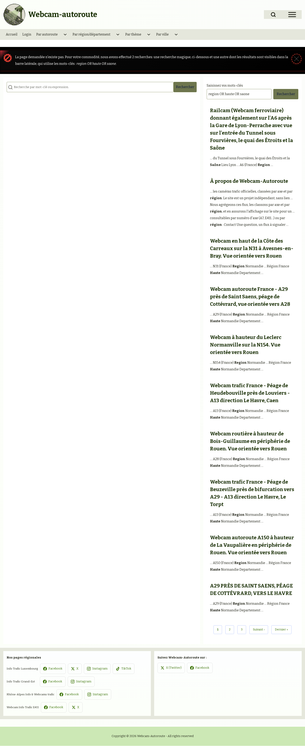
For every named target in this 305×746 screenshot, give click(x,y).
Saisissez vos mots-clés (225, 85)
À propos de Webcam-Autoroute (249, 181)
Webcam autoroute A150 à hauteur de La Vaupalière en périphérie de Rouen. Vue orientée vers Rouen (252, 545)
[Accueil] (14, 14)
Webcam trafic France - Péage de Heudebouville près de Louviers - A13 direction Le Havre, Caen (250, 393)
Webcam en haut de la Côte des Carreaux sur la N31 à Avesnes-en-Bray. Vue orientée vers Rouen (251, 248)
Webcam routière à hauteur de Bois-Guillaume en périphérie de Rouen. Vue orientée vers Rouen (250, 441)
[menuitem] (11, 34)
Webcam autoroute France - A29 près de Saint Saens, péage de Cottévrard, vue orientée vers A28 (250, 296)
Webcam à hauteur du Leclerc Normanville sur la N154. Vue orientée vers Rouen (245, 344)
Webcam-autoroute (62, 14)
